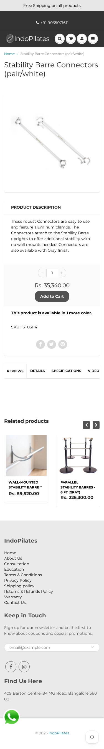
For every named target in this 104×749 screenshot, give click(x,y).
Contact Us (15, 602)
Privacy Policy (18, 580)
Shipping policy (19, 585)
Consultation (16, 563)
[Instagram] (24, 666)
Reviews (15, 371)
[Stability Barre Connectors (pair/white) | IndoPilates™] (52, 142)
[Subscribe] (92, 647)
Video (93, 371)
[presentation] (86, 425)
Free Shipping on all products (52, 5)
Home (9, 54)
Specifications (66, 371)
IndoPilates (59, 733)
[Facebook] (10, 666)
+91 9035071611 (54, 22)
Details (37, 371)
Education (14, 569)
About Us (13, 558)
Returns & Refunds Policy (28, 591)
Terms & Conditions (23, 574)
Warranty (13, 596)
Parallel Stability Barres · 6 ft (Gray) (77, 487)
